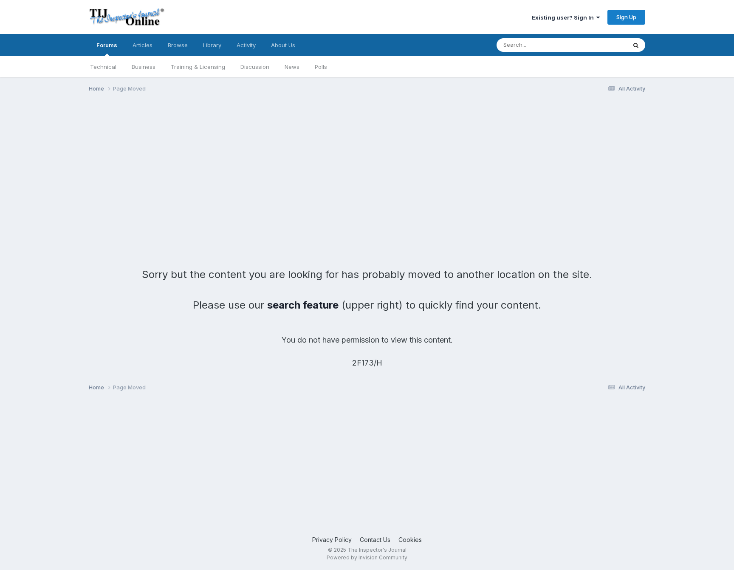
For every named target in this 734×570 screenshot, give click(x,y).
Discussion (254, 66)
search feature (303, 305)
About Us (283, 45)
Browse (178, 45)
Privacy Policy (332, 539)
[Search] (636, 45)
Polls (321, 66)
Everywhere (600, 45)
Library (212, 45)
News (292, 66)
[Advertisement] (243, 164)
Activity (246, 45)
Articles (142, 45)
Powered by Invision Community (367, 557)
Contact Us (375, 539)
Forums (106, 45)
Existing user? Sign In (564, 17)
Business (143, 66)
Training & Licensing (198, 66)
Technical (103, 66)
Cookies (410, 539)
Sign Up (626, 17)
